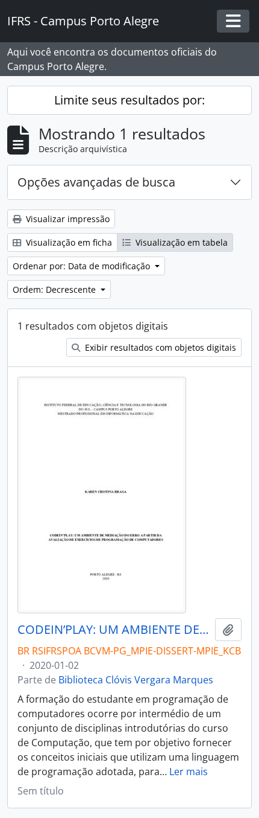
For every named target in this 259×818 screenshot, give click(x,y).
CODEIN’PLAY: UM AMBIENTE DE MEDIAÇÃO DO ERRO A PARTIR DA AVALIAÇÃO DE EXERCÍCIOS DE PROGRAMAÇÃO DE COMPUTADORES (113, 629)
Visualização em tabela (180, 242)
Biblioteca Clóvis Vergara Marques (135, 679)
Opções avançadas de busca (96, 182)
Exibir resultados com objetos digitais (159, 347)
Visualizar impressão (66, 219)
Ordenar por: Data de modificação (82, 266)
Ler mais (188, 771)
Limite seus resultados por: (129, 100)
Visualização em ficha (67, 242)
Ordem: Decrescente (55, 289)
